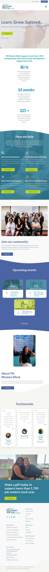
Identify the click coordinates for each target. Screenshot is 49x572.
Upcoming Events (30, 538)
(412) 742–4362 (10, 557)
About (27, 527)
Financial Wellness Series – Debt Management (15, 294)
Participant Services (11, 539)
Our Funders (29, 532)
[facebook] (7, 517)
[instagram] (12, 517)
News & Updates (35, 1)
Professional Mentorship (12, 530)
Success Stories (29, 540)
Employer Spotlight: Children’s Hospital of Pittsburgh (39, 294)
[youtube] (14, 517)
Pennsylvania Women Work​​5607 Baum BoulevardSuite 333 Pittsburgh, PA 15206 (13, 552)
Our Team (28, 530)
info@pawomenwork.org (12, 560)
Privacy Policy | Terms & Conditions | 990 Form (17, 568)
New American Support (12, 532)
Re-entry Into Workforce (12, 534)
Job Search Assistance (11, 527)
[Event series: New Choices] (31, 312)
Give (27, 516)
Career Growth (29, 511)
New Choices (25, 313)
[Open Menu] (46, 7)
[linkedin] (10, 517)
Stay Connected (29, 518)
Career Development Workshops (14, 537)
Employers (28, 521)
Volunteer (28, 513)
